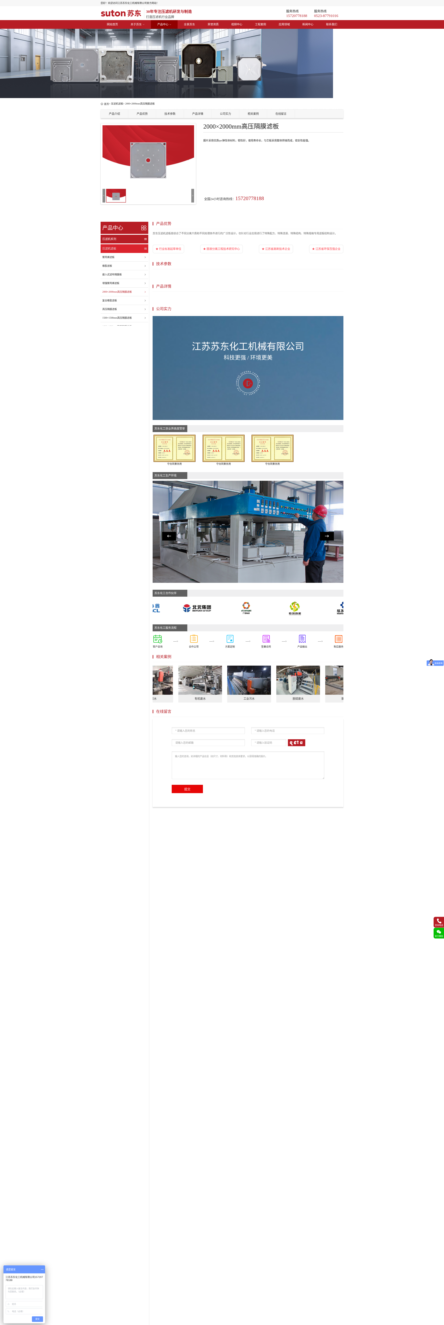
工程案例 (260, 24)
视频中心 (236, 24)
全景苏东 (189, 24)
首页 (106, 104)
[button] (169, 536)
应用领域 (284, 24)
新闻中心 (307, 24)
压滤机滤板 (117, 103)
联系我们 (331, 24)
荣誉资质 (213, 24)
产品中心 (162, 24)
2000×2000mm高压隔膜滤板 (140, 103)
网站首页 (112, 24)
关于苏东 (136, 24)
